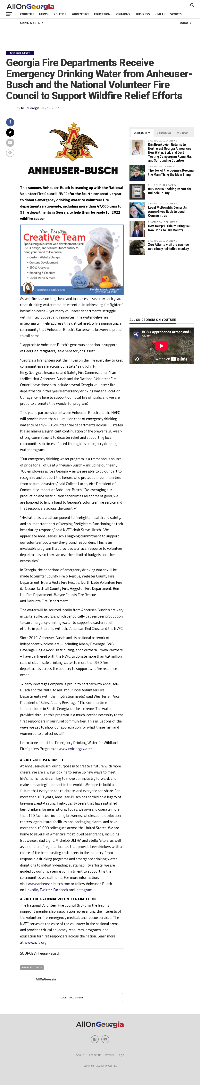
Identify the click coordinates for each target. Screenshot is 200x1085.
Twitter (46, 890)
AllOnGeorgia (30, 108)
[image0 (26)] (72, 294)
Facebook (60, 890)
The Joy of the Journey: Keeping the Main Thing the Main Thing (171, 172)
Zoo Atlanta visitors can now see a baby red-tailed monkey (168, 247)
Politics (60, 14)
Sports (176, 14)
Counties (27, 14)
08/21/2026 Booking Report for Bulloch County (169, 191)
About (80, 1055)
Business (143, 14)
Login (121, 1055)
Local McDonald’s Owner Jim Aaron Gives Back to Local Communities (168, 211)
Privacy (109, 1055)
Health (159, 14)
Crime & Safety (32, 22)
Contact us (94, 1055)
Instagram (84, 890)
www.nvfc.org (35, 942)
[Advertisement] (161, 286)
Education (102, 14)
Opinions (123, 14)
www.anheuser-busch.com (49, 883)
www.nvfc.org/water (75, 748)
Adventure (80, 14)
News (43, 14)
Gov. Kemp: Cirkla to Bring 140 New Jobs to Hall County (169, 228)
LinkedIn (31, 890)
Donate (186, 22)
